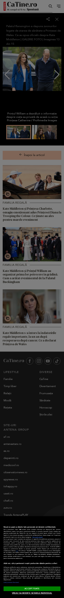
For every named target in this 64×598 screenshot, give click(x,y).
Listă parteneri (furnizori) (11, 582)
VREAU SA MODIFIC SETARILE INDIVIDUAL (32, 593)
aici (17, 551)
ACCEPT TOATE (32, 588)
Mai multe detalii (37, 537)
